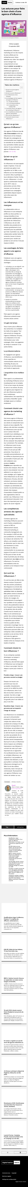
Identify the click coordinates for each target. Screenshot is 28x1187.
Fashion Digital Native (17, 788)
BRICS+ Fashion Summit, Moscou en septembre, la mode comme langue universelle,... (14, 980)
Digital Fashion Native (21, 1181)
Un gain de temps (13, 101)
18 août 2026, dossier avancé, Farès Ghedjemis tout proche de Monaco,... (13, 1012)
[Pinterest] (14, 894)
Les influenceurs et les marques (12, 95)
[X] (14, 891)
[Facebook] (14, 887)
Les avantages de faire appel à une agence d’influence (14, 99)
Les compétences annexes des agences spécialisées (14, 112)
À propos (7, 782)
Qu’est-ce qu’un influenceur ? (14, 93)
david (17, 44)
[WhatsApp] (14, 898)
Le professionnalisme (14, 103)
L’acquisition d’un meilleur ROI (13, 106)
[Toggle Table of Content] (20, 87)
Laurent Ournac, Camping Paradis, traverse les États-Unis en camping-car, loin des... (13, 1137)
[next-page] (20, 1152)
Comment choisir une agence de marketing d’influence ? (13, 109)
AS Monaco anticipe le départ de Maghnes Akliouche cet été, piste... (14, 1072)
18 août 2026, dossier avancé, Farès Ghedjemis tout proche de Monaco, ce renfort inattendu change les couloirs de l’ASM (16, 864)
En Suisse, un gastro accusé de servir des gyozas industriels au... (14, 1041)
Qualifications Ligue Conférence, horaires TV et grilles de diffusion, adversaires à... (14, 919)
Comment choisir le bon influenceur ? (12, 117)
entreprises (20, 827)
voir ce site (12, 151)
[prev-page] (8, 1152)
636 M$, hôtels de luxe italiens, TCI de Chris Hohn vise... (13, 950)
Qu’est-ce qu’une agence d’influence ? (12, 90)
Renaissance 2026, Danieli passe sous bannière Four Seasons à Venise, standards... (14, 1104)
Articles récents (16, 782)
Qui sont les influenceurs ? (13, 115)
